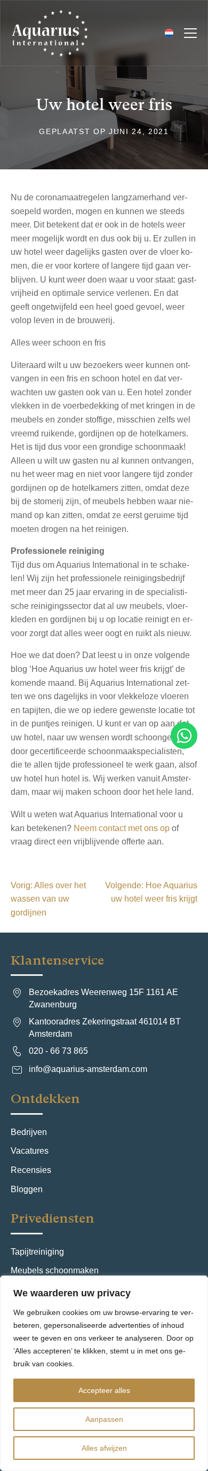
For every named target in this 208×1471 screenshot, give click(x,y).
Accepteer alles (104, 1390)
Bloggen (27, 1189)
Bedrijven (29, 1132)
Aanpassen (104, 1419)
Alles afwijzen (104, 1448)
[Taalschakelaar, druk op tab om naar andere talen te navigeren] (167, 33)
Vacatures (30, 1150)
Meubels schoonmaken (55, 1270)
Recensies (31, 1170)
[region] (104, 1373)
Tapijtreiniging (37, 1251)
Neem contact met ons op (122, 828)
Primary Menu (190, 33)
